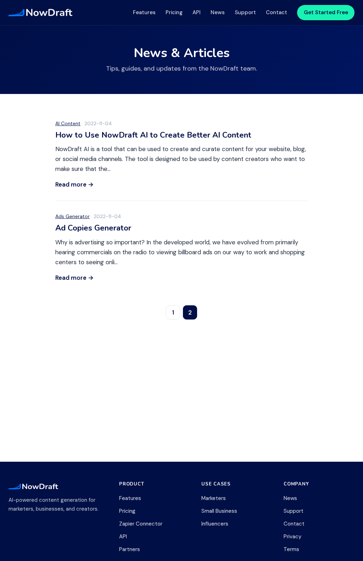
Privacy (292, 536)
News (218, 12)
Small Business (219, 511)
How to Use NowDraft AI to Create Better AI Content (153, 135)
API (196, 12)
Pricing (174, 12)
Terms (291, 549)
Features (144, 12)
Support (245, 12)
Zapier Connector (140, 523)
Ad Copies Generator (93, 228)
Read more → (74, 184)
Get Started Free (326, 12)
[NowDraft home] (40, 12)
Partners (129, 549)
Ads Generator (72, 216)
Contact (276, 12)
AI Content (67, 123)
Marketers (213, 498)
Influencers (214, 523)
